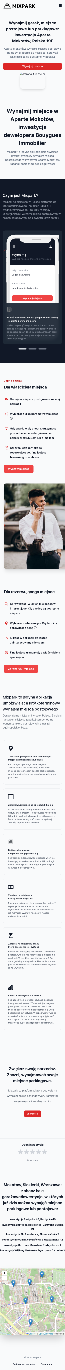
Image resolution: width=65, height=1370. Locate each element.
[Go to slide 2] (32, 349)
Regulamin (46, 1364)
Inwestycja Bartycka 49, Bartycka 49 (33, 1219)
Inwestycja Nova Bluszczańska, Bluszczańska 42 (32, 1239)
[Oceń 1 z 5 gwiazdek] (20, 1152)
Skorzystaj (32, 1113)
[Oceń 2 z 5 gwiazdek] (26, 1152)
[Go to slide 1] (22, 349)
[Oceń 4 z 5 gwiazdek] (38, 1152)
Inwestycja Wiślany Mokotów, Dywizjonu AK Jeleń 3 (32, 1250)
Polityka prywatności (24, 1364)
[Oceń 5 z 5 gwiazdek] (44, 1152)
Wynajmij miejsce (32, 66)
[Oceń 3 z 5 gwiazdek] (32, 1152)
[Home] (19, 6)
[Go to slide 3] (42, 349)
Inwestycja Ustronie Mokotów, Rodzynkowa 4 (32, 1245)
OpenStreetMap (46, 1333)
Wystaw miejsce (19, 468)
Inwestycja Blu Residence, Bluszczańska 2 (32, 1234)
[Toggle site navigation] (60, 5)
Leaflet (31, 1333)
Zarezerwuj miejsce (21, 668)
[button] (30, 1282)
